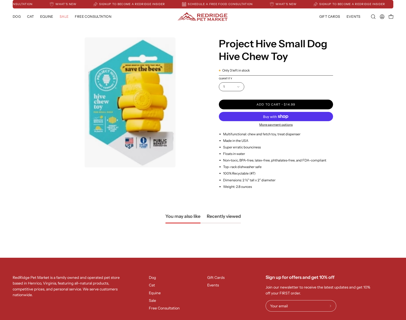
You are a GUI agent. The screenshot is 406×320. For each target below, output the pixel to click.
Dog (152, 277)
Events (213, 285)
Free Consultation (164, 308)
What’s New (70, 4)
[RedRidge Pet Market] (203, 17)
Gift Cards (216, 277)
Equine (155, 293)
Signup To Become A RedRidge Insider (137, 4)
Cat (152, 285)
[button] (46, 16)
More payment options (276, 125)
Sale (152, 300)
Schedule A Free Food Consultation (224, 4)
